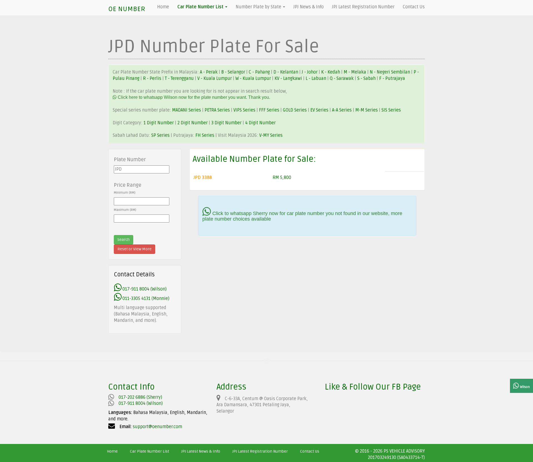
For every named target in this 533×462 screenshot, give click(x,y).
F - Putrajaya (392, 78)
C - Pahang (259, 72)
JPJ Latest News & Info (200, 451)
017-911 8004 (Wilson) (144, 289)
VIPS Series (244, 110)
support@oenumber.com (157, 427)
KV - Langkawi (289, 78)
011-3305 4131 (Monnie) (145, 298)
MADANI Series (186, 110)
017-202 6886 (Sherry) (140, 397)
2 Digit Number (192, 123)
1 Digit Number (159, 123)
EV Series (319, 110)
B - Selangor (233, 72)
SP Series (160, 135)
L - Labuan (316, 78)
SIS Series (391, 110)
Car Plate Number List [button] (201, 7)
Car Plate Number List (149, 451)
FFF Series (269, 110)
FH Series (204, 135)
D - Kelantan (286, 72)
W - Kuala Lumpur (253, 78)
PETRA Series (217, 110)
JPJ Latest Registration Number (363, 7)
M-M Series (366, 110)
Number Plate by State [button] (259, 7)
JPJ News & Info (308, 7)
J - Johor (310, 72)
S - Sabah (367, 78)
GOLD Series (295, 110)
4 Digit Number (260, 123)
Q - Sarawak (342, 78)
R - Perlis (152, 78)
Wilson (524, 387)
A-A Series (342, 110)
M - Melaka (355, 72)
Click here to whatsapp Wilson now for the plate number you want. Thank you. (193, 97)
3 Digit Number (226, 123)
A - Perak (209, 72)
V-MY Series (271, 135)
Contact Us (414, 7)
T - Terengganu (180, 78)
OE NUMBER (126, 9)
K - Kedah (331, 72)
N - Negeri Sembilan (390, 72)
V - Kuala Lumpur (215, 78)
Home (163, 7)
